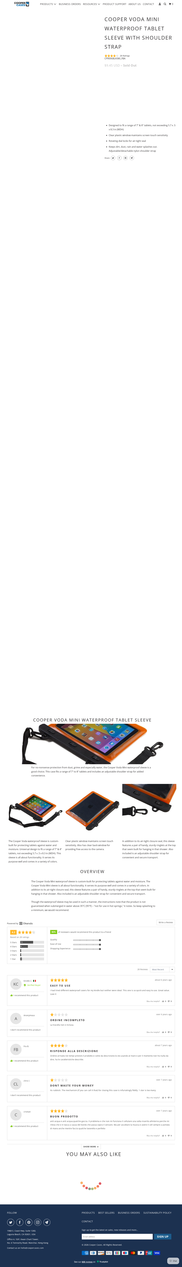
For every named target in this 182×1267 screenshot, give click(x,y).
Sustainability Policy (157, 1212)
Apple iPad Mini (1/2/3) (116, 78)
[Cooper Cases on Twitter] (11, 1222)
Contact (148, 4)
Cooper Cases (95, 1244)
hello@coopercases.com (32, 1248)
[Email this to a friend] (131, 158)
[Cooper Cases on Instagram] (38, 1222)
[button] (117, 56)
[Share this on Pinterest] (125, 158)
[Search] (165, 4)
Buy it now (160, 104)
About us (135, 4)
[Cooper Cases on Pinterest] (29, 1222)
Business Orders (70, 4)
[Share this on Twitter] (112, 158)
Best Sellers (106, 1212)
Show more (89, 1146)
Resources (90, 4)
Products (47, 4)
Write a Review (166, 922)
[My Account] (160, 4)
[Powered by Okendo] (20, 923)
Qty (106, 99)
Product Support (114, 4)
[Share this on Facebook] (118, 158)
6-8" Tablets (137, 78)
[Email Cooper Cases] (47, 1222)
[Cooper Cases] (21, 4)
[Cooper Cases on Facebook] (20, 1222)
